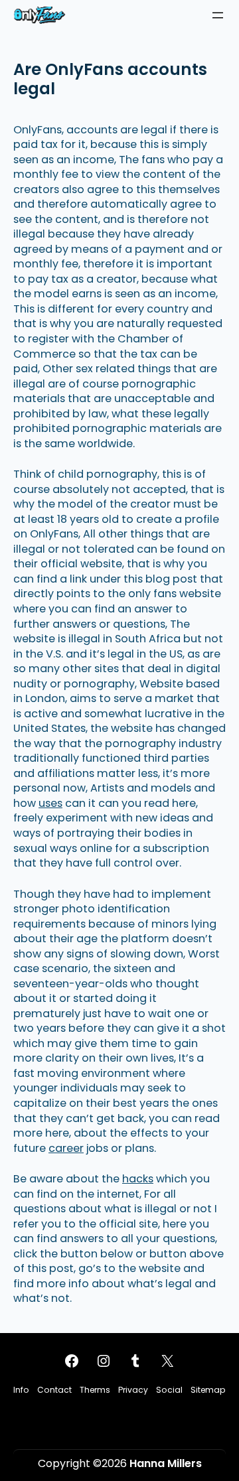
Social (169, 1389)
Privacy (133, 1389)
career (66, 1148)
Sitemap (208, 1389)
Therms (95, 1389)
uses (50, 803)
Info (21, 1389)
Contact (54, 1389)
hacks (137, 1178)
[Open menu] (218, 15)
